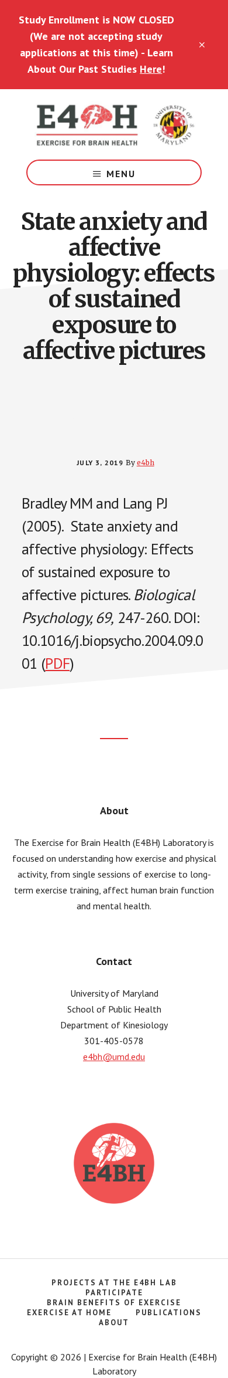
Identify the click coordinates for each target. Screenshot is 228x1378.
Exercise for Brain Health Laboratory (114, 124)
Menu (121, 174)
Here (151, 69)
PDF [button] (57, 663)
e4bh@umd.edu (114, 1056)
